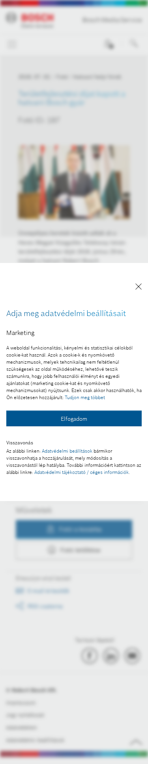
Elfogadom (74, 418)
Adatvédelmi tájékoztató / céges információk (81, 472)
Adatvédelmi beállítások (67, 451)
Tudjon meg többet (85, 397)
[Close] (138, 288)
